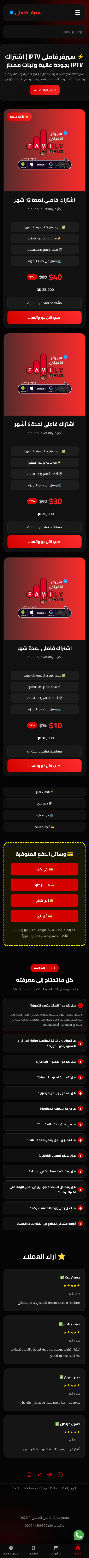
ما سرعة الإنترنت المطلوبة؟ (58, 1108)
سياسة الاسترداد (30, 1488)
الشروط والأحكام (68, 1488)
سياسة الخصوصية (49, 1488)
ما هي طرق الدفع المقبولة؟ (56, 1124)
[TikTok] (39, 1474)
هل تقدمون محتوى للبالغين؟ (56, 1061)
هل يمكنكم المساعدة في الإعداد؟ (52, 1171)
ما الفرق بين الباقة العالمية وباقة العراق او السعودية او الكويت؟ (47, 1043)
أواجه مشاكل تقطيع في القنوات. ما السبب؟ (46, 1223)
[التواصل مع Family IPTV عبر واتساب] (78, 1535)
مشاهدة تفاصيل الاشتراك (44, 303)
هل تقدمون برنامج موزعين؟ (57, 1093)
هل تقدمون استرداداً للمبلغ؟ (56, 1077)
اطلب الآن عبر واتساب (44, 317)
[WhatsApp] (60, 1474)
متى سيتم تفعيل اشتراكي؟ (57, 1155)
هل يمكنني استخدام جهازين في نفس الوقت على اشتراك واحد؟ (43, 1189)
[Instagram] (29, 1474)
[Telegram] (49, 1474)
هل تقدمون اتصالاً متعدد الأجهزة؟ (52, 1005)
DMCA (16, 1488)
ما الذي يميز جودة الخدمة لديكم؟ (53, 1208)
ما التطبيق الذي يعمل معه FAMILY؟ (51, 1140)
